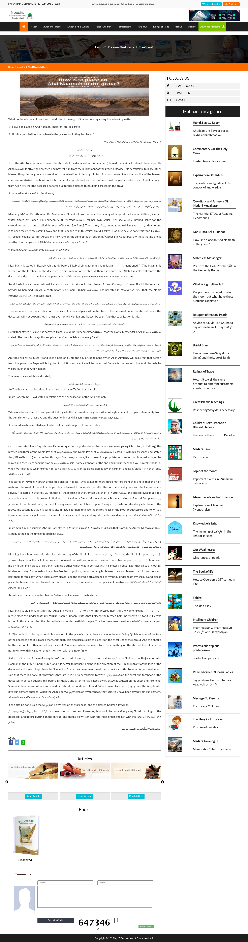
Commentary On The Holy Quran (210, 151)
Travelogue (141, 26)
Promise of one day (205, 727)
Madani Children (102, 26)
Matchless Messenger (207, 258)
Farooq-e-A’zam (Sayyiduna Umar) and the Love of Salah (211, 355)
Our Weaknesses (204, 549)
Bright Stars (201, 345)
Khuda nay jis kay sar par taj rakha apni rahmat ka (211, 133)
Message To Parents (206, 698)
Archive (178, 26)
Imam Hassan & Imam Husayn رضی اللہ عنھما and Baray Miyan (212, 630)
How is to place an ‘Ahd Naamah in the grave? (214, 242)
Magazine (21, 67)
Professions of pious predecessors (206, 648)
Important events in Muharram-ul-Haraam (214, 481)
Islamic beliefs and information (213, 497)
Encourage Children (206, 706)
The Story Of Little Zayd (208, 719)
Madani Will (25, 859)
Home (11, 67)
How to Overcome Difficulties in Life (214, 582)
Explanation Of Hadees (208, 175)
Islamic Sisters (124, 26)
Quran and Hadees (52, 26)
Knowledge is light (205, 523)
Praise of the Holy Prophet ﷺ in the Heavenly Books (214, 268)
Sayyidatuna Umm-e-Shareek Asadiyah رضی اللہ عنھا (212, 682)
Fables (197, 597)
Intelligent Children (205, 619)
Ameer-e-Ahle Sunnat (78, 26)
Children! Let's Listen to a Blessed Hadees (209, 425)
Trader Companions (206, 658)
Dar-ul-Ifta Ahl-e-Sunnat (209, 231)
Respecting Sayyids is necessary (214, 410)
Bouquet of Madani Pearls (210, 314)
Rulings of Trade (161, 26)
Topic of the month (205, 471)
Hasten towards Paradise (209, 161)
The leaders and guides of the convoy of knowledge (212, 185)
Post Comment (146, 926)
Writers (192, 26)
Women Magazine (211, 4)
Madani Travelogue (205, 741)
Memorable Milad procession (212, 749)
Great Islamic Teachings (208, 402)
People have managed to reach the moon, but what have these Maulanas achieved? (213, 296)
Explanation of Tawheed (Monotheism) (208, 507)
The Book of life (203, 571)
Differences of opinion (207, 557)
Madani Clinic (202, 449)
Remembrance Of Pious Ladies (213, 672)
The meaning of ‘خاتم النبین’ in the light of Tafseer (212, 533)
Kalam (34, 26)
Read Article (33, 796)
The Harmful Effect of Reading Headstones (213, 216)
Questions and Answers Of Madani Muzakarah (210, 203)
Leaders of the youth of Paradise (214, 435)
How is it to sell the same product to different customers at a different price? (213, 384)
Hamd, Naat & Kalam (206, 122)
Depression (200, 457)
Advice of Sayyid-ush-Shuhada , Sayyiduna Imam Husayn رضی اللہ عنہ (213, 327)
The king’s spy (202, 605)
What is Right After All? (208, 284)
